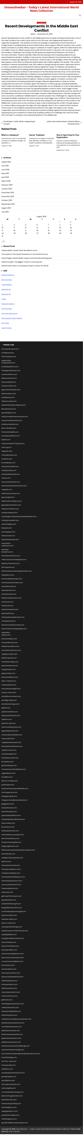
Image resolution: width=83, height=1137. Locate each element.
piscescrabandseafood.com (12, 977)
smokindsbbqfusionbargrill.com (13, 911)
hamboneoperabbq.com (11, 1104)
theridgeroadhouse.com (10, 370)
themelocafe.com (8, 1065)
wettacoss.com (7, 602)
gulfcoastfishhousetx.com (11, 896)
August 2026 (6, 162)
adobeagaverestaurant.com (12, 1004)
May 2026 (5, 173)
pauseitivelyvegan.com (10, 1115)
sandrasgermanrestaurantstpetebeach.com (19, 516)
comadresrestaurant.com (11, 1027)
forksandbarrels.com (9, 642)
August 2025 (6, 208)
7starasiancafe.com (9, 455)
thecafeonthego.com (9, 662)
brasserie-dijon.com (9, 919)
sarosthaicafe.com (8, 942)
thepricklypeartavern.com (11, 881)
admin (32, 34)
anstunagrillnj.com (8, 1088)
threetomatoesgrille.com (11, 842)
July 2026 (5, 166)
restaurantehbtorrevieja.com (12, 1050)
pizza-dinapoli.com (8, 428)
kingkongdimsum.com (10, 846)
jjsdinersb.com (7, 1000)
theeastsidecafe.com (9, 888)
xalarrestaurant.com (9, 1015)
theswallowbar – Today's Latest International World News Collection (41, 9)
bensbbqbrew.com (8, 1107)
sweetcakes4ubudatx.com (11, 735)
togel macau (6, 328)
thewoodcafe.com (8, 382)
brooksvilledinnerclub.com (11, 579)
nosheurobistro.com (9, 374)
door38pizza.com (8, 1080)
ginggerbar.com (7, 804)
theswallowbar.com (9, 808)
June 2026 (5, 170)
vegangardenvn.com (9, 1111)
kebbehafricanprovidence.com (13, 405)
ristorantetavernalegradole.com (14, 629)
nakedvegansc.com (9, 1119)
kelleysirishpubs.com (9, 981)
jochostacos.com (8, 965)
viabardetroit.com (8, 590)
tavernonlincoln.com (9, 996)
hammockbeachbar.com (11, 727)
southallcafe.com (8, 854)
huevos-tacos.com (8, 692)
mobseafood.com (8, 621)
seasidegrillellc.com (9, 934)
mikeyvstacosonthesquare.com (13, 559)
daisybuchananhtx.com (10, 563)
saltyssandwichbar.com (10, 715)
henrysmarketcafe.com (10, 482)
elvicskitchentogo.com (10, 704)
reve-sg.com (6, 447)
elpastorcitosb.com (9, 378)
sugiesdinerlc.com (8, 773)
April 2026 (5, 177)
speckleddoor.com (8, 413)
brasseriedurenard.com (10, 474)
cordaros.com (6, 459)
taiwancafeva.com (8, 394)
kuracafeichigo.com (9, 1057)
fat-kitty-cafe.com (8, 1061)
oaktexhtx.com (7, 892)
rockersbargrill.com (9, 754)
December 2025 (7, 193)
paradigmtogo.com (9, 700)
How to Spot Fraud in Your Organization (68, 136)
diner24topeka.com (9, 812)
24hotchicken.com (8, 357)
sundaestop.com (8, 397)
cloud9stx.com (7, 777)
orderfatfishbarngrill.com (11, 904)
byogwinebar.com (8, 669)
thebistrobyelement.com (11, 598)
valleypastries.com (8, 470)
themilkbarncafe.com (10, 758)
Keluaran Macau (7, 304)
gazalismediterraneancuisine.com (14, 1123)
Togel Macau (6, 284)
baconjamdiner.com (9, 950)
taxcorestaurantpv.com (10, 973)
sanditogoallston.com (10, 367)
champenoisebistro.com (11, 869)
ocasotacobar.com (8, 594)
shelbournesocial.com (10, 424)
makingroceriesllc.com (10, 520)
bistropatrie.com (8, 567)
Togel (3, 299)
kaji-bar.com (6, 861)
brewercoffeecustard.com (11, 420)
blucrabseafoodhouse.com (12, 746)
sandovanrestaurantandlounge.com (15, 1046)
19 (25, 230)
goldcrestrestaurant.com (11, 1038)
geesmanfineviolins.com (10, 390)
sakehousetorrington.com (11, 501)
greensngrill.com (7, 497)
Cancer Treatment (36, 135)
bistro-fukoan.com (8, 681)
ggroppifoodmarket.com (11, 505)
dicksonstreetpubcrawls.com (12, 625)
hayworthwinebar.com (10, 946)
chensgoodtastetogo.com (11, 927)
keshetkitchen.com (9, 1100)
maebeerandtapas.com (10, 873)
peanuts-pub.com (8, 723)
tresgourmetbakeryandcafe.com (14, 800)
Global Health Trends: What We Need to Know (19, 250)
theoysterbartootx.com (10, 865)
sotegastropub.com (9, 796)
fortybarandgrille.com (10, 432)
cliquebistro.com (7, 575)
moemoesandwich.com (10, 992)
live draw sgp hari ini (9, 313)
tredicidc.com (6, 489)
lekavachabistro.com (9, 677)
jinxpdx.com (5, 440)
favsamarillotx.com (8, 969)
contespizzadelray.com (10, 436)
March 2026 (5, 181)
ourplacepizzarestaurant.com (13, 1073)
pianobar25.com (7, 613)
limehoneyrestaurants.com (12, 1034)
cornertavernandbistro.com (12, 961)
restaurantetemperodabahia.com (14, 788)
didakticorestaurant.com (11, 1042)
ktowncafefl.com (8, 739)
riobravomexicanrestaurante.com (14, 416)
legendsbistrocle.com (9, 731)
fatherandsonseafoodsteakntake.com (16, 571)
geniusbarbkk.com (8, 900)
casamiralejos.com (8, 524)
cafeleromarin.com (8, 750)
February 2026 (6, 185)
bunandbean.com (8, 463)
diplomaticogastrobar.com (12, 1096)
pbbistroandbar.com (9, 712)
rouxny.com (5, 478)
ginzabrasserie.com (9, 765)
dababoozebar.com (9, 988)
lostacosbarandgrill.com (10, 689)
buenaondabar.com (9, 639)
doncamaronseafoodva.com (12, 958)
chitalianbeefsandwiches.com (13, 819)
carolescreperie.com (9, 513)
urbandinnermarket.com (11, 696)
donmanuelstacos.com (10, 838)
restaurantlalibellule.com (11, 1011)
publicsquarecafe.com (10, 831)
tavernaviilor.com (8, 823)
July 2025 (5, 212)
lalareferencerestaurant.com (12, 1023)
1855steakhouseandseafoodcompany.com (18, 850)
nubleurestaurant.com (10, 1007)
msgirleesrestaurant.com (11, 742)
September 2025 (8, 204)
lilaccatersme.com (8, 409)
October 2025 (6, 200)
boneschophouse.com (10, 539)
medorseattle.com (8, 685)
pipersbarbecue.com (9, 666)
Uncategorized (41, 22)
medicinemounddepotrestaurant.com (16, 1019)
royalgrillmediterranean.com (12, 938)
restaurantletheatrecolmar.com (14, 486)
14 (49, 227)
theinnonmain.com (8, 386)
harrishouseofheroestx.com (12, 583)
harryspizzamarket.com (10, 1084)
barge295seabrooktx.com (11, 908)
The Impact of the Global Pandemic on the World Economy (24, 254)
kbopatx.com (6, 528)
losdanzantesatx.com (9, 609)
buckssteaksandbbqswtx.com (13, 877)
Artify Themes (14, 1131)
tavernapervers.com (9, 792)
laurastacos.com (7, 827)
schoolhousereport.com (10, 556)
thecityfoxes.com (8, 536)
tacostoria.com (7, 606)
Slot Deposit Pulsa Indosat (11, 318)
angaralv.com (6, 451)
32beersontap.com (8, 401)
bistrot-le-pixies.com (9, 781)
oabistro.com (6, 719)
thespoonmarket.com (10, 509)
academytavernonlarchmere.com (14, 931)
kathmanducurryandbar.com (12, 835)
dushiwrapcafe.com (9, 658)
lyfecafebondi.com (8, 586)
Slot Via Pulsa (6, 280)
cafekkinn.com (7, 1069)
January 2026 (6, 189)
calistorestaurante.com (10, 493)
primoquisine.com (8, 532)
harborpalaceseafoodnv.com (12, 617)
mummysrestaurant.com (11, 885)
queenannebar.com (9, 915)
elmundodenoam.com (10, 349)
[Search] (79, 15)
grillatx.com (5, 708)
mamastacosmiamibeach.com (13, 769)
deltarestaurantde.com (10, 1031)
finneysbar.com (7, 762)
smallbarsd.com (7, 353)
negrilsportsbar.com (9, 654)
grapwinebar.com (8, 673)
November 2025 (7, 196)
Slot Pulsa (5, 323)
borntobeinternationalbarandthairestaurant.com (20, 1054)
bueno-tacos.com (8, 923)
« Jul (3, 241)
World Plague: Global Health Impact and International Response (26, 258)
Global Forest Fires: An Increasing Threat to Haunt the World (24, 266)
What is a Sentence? (10, 135)
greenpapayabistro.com (11, 815)
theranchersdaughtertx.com (12, 954)
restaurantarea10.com (10, 466)
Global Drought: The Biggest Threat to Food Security (21, 262)
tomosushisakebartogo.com (12, 1092)
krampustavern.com (9, 984)
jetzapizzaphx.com (8, 1077)
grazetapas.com (7, 785)
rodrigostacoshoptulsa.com (12, 858)
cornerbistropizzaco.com (11, 650)
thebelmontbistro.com (10, 646)
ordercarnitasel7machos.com (13, 443)
